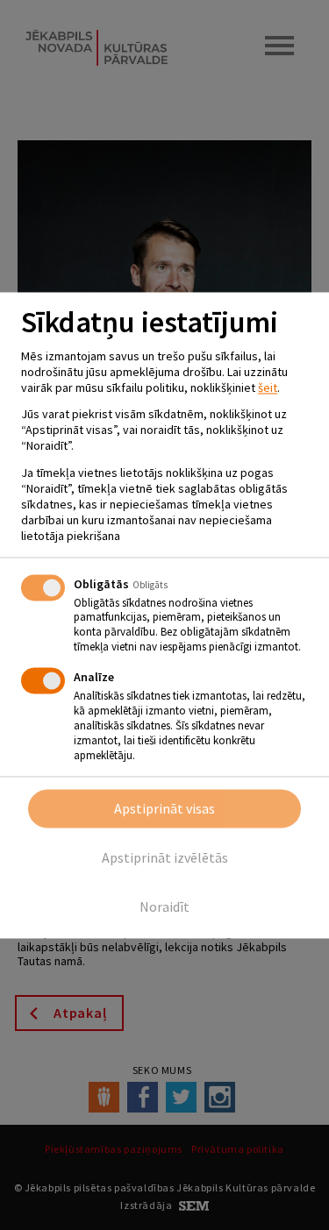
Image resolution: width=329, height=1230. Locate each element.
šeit (267, 387)
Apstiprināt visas (164, 808)
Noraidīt (164, 906)
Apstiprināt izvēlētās (165, 857)
